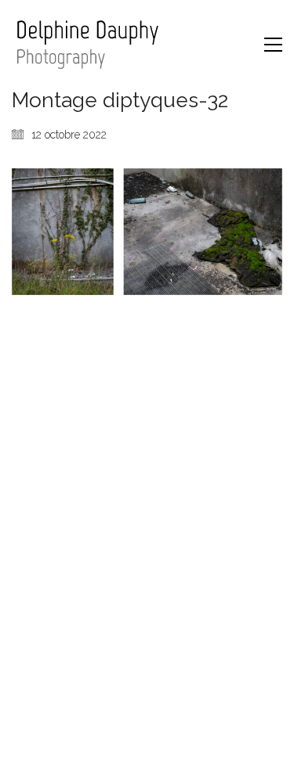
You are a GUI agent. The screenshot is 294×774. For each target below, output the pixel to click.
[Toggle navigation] (273, 45)
